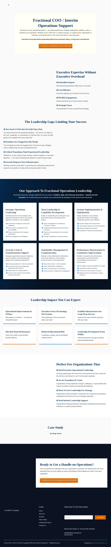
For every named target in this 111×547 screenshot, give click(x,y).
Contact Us (42, 525)
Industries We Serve (45, 522)
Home (41, 511)
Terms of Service (17, 543)
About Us (42, 514)
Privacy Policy (8, 543)
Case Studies (43, 519)
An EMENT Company (11, 510)
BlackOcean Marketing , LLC (99, 543)
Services (41, 516)
